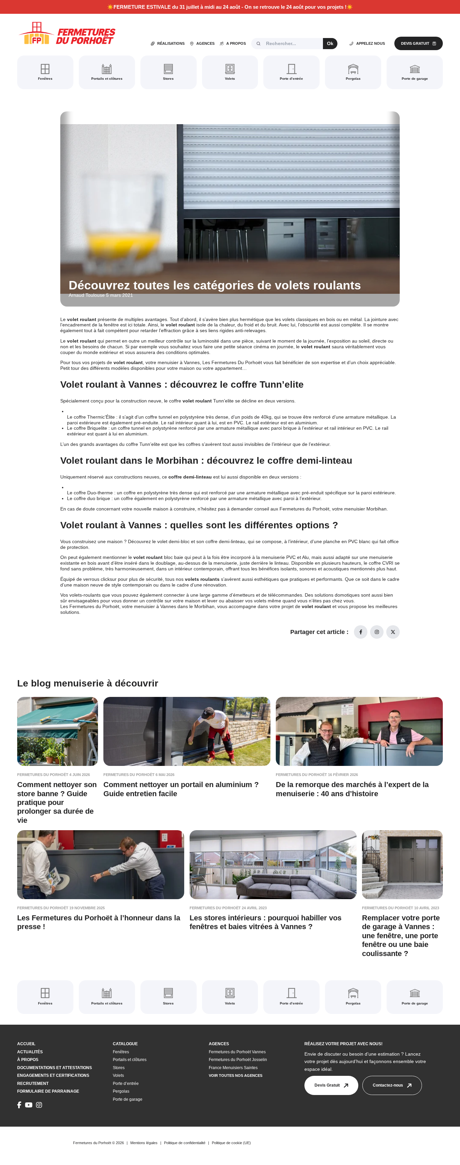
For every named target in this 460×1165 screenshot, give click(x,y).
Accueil (26, 1044)
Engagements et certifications (53, 1075)
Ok (330, 43)
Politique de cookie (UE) (231, 1143)
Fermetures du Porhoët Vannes (237, 1052)
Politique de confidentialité (184, 1143)
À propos (27, 1059)
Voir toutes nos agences (235, 1075)
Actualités (30, 1052)
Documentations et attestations (54, 1067)
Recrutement (32, 1083)
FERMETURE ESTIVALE (142, 7)
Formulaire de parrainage (48, 1091)
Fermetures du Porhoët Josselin (238, 1059)
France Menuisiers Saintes (233, 1067)
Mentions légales (144, 1143)
